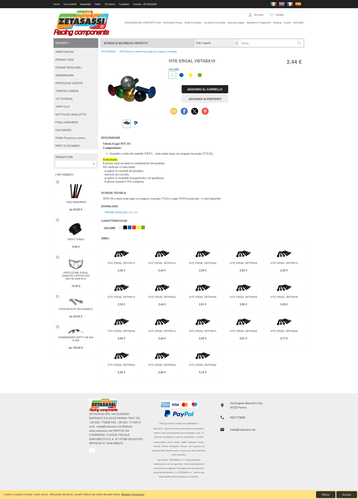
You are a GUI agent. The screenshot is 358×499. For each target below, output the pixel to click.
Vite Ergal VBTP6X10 (284, 263)
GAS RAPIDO (63, 130)
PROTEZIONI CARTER (69, 83)
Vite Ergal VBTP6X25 (202, 297)
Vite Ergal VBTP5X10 (121, 263)
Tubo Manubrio (76, 202)
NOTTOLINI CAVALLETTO (70, 114)
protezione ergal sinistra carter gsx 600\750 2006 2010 (76, 275)
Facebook (184, 111)
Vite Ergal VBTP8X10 (162, 331)
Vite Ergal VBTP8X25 (284, 331)
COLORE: (174, 69)
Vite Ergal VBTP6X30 (243, 297)
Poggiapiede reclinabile (76, 309)
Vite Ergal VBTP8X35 (162, 365)
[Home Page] (116, 405)
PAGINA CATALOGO (116, 212)
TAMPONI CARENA (66, 91)
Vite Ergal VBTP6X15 (121, 297)
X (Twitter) (195, 112)
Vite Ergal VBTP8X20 (243, 331)
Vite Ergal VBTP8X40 (202, 365)
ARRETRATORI (64, 52)
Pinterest (205, 111)
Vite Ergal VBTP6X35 (284, 297)
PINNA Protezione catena (70, 138)
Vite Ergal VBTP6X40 (121, 331)
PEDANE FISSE (64, 59)
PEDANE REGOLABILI (68, 67)
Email (173, 111)
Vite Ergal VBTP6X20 (162, 297)
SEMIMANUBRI (64, 75)
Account (258, 14)
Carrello (280, 14)
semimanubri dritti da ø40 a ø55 (75, 338)
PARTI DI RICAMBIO (67, 146)
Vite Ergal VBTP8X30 (121, 365)
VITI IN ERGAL (64, 99)
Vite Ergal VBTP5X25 (243, 263)
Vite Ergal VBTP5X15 (162, 263)
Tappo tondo (75, 239)
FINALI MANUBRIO (66, 122)
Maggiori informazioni (132, 494)
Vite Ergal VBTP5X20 (202, 263)
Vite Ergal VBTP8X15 (202, 331)
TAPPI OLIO (62, 106)
